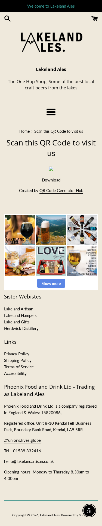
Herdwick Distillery (21, 328)
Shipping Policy (18, 360)
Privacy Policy (16, 353)
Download (51, 179)
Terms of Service (19, 366)
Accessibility (15, 373)
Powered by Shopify (75, 515)
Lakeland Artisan (18, 308)
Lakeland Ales (50, 515)
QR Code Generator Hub (61, 190)
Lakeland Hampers (20, 315)
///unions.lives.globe (22, 440)
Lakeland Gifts (17, 321)
